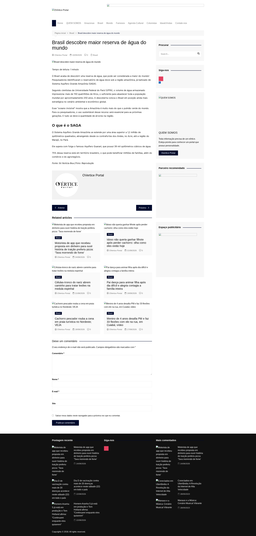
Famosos (120, 23)
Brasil (100, 23)
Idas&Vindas (166, 23)
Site (54, 403)
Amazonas (89, 23)
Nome (55, 379)
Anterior (61, 208)
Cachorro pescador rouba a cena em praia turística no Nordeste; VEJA (74, 321)
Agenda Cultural (135, 23)
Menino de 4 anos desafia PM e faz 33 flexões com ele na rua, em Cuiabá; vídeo (128, 321)
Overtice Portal (168, 153)
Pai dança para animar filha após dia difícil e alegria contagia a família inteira (126, 285)
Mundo (109, 23)
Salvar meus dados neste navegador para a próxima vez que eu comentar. (87, 415)
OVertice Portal (61, 55)
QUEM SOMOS (73, 23)
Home (60, 23)
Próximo (142, 208)
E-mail (55, 391)
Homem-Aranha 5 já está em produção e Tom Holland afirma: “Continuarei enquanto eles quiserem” (86, 510)
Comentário (58, 353)
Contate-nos (181, 23)
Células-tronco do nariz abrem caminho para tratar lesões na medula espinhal (73, 285)
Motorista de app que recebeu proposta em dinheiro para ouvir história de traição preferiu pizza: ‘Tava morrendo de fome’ (86, 453)
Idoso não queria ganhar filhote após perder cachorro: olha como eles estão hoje (126, 242)
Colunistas (152, 23)
